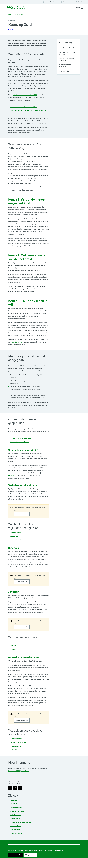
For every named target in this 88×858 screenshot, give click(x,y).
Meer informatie (64, 71)
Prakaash (13, 649)
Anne (12, 642)
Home (10, 14)
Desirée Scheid (15, 540)
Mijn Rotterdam (16, 342)
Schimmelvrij (15, 829)
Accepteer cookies (22, 514)
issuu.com (12, 475)
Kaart (71, 2)
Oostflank (13, 804)
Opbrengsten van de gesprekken (65, 65)
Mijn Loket (46, 2)
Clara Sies (13, 750)
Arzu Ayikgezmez (16, 739)
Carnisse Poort (15, 826)
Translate (80, 2)
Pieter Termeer (15, 746)
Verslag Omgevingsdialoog (19, 442)
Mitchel (13, 645)
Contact (65, 1)
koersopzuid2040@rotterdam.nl (19, 771)
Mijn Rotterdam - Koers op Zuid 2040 (25, 95)
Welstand (13, 800)
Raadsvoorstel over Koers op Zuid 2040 (23, 107)
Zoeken (57, 1)
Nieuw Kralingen (16, 807)
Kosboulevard (15, 818)
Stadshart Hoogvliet (17, 811)
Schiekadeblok (15, 815)
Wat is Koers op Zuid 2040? (67, 48)
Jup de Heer (14, 536)
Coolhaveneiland (16, 833)
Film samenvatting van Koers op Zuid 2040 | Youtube (28, 110)
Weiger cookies (30, 855)
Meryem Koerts (15, 532)
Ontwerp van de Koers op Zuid (20, 438)
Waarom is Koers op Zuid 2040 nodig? (67, 53)
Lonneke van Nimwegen (18, 742)
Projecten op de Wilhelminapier (21, 822)
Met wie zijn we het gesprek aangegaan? (67, 59)
